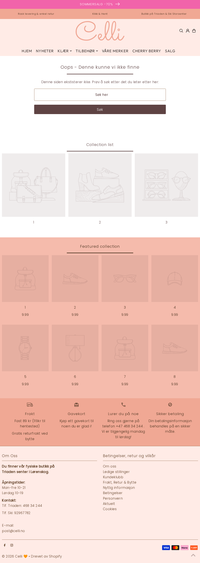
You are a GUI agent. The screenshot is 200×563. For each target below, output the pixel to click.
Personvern (113, 498)
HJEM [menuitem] (27, 51)
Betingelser (113, 493)
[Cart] (194, 30)
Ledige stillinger (116, 471)
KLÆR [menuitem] (63, 51)
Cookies (110, 509)
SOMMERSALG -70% (96, 4)
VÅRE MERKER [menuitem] (115, 51)
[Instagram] (11, 545)
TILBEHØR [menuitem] (85, 51)
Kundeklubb (113, 477)
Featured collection (100, 246)
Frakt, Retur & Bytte (120, 482)
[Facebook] (4, 545)
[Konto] (187, 30)
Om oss (109, 466)
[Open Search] (181, 30)
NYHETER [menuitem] (45, 51)
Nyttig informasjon (119, 487)
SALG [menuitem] (170, 51)
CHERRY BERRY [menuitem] (146, 51)
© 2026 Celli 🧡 (15, 556)
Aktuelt (109, 503)
